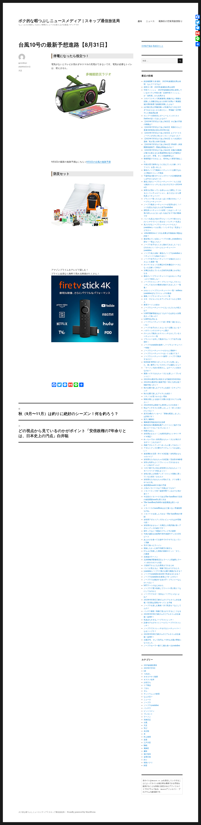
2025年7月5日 (149, 668)
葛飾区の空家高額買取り (170, 21)
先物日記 (147, 719)
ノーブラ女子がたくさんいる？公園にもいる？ (162, 328)
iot (145, 671)
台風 (145, 722)
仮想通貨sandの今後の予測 (155, 485)
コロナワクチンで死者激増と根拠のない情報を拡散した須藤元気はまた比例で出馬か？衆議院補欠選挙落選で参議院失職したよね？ (162, 101)
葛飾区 (146, 748)
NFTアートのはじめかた (154, 585)
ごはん (146, 688)
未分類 (146, 731)
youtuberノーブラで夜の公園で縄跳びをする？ (163, 571)
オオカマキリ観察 (151, 677)
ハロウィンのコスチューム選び (156, 330)
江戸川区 (147, 742)
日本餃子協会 (147, 46)
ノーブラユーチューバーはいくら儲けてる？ (161, 353)
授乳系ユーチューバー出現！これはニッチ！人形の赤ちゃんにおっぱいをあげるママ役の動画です (162, 213)
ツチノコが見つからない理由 (155, 396)
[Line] (197, 38)
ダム (145, 691)
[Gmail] (197, 33)
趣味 (140, 21)
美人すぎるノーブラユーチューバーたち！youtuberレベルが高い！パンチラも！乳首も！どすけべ (163, 227)
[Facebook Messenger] (197, 28)
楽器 (145, 740)
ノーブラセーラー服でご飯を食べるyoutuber (162, 645)
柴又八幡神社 (149, 419)
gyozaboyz (22, 63)
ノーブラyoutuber (151, 705)
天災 (20, 70)
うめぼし (147, 674)
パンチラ (147, 708)
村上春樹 (147, 737)
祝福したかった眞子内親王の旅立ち (158, 548)
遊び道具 (147, 754)
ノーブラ (147, 702)
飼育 (145, 765)
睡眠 (145, 745)
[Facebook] (197, 17)
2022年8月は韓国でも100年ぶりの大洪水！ (161, 405)
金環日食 (147, 757)
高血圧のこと (158, 46)
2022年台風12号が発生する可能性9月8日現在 (162, 379)
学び (145, 728)
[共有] (197, 44)
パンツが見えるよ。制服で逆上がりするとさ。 (162, 568)
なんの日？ (148, 697)
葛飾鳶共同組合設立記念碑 (154, 422)
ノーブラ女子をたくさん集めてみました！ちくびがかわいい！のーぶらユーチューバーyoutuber (162, 247)
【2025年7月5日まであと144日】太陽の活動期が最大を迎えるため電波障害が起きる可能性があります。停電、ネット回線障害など (163, 153)
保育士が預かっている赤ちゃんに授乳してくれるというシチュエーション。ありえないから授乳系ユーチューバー (162, 193)
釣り (145, 760)
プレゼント (148, 714)
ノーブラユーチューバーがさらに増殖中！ (160, 350)
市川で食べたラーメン (152, 545)
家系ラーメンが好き (152, 305)
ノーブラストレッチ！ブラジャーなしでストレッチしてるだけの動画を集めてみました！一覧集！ (162, 285)
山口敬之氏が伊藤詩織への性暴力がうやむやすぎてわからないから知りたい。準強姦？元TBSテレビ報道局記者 (162, 110)
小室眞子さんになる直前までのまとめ (159, 565)
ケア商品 (147, 685)
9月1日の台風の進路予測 (98, 161)
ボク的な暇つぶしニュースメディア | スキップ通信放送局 (69, 20)
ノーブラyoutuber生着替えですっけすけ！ (161, 577)
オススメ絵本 (149, 679)
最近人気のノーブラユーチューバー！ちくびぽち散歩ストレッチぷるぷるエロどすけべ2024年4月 (163, 184)
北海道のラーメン (151, 557)
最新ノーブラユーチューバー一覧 (157, 296)
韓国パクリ (148, 762)
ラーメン (147, 717)
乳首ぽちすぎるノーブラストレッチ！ (159, 620)
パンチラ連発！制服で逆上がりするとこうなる (162, 611)
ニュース (150, 21)
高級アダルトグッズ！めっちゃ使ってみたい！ (162, 445)
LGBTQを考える (150, 319)
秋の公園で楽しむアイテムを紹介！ (158, 393)
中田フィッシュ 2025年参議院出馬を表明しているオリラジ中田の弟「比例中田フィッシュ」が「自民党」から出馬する (163, 93)
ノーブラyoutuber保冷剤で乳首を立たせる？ (162, 574)
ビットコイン (149, 711)
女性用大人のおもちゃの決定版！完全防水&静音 (163, 459)
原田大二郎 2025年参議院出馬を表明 (160, 87)
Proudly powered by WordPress (81, 812)
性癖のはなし (149, 431)
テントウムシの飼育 (152, 694)
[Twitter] (197, 22)
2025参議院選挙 (150, 665)
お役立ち (147, 682)
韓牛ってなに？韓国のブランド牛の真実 (160, 531)
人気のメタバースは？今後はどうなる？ (160, 488)
